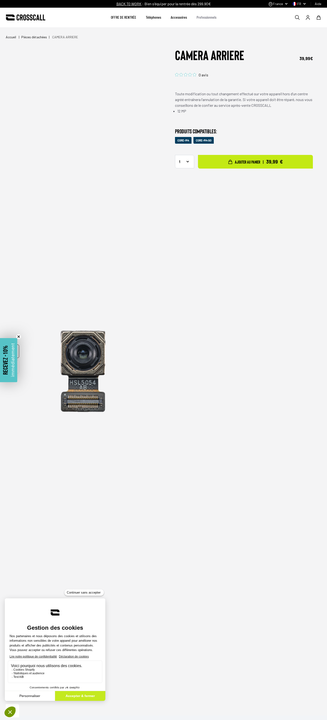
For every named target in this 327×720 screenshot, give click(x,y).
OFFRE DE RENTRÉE (123, 17)
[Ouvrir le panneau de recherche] (297, 17)
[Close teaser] (18, 336)
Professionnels (206, 17)
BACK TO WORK (128, 3)
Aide (318, 4)
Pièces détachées (34, 37)
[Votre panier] (318, 17)
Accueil (11, 37)
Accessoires (179, 17)
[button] (8, 360)
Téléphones (153, 17)
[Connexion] (307, 17)
